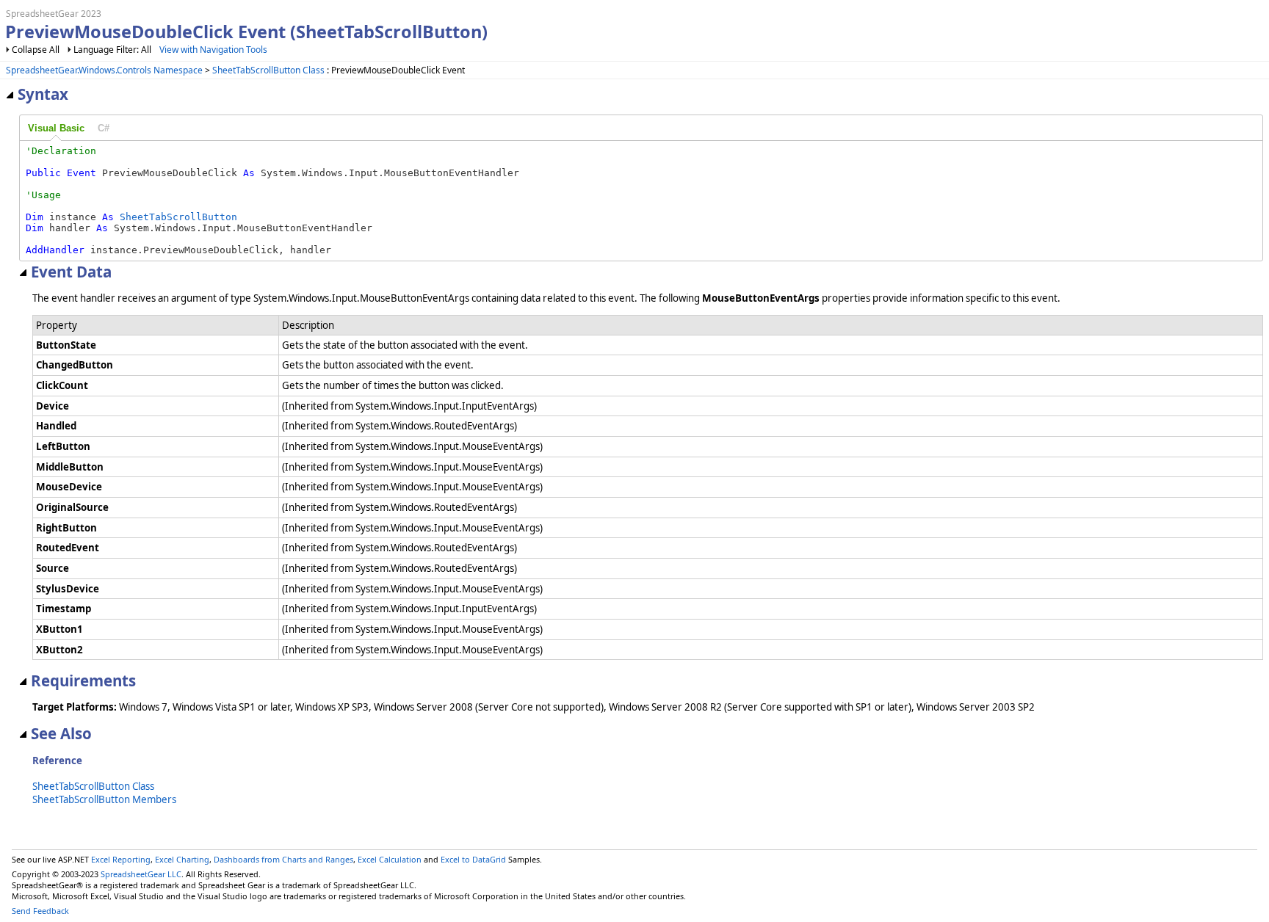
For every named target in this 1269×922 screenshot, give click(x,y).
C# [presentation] (103, 128)
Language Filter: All (113, 49)
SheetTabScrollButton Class (268, 70)
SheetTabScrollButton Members (104, 799)
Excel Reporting (121, 859)
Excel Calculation (390, 859)
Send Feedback (40, 910)
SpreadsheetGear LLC (141, 873)
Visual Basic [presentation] (56, 128)
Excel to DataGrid (473, 859)
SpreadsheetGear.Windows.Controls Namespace (104, 70)
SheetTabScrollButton (178, 216)
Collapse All (35, 49)
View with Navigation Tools (213, 49)
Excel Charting (182, 859)
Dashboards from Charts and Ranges (283, 859)
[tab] (56, 128)
